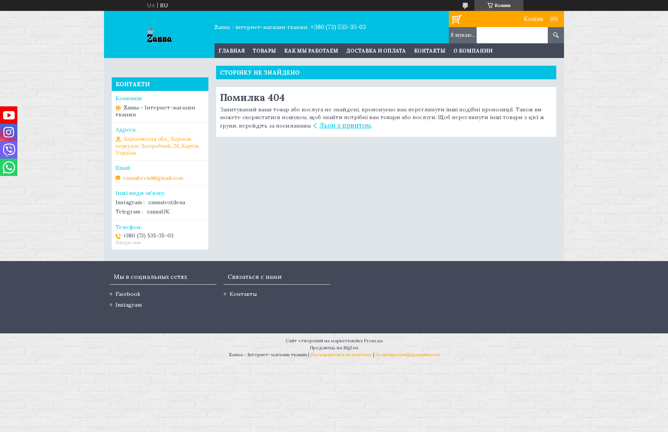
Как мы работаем (311, 51)
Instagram (129, 304)
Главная (231, 51)
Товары (264, 51)
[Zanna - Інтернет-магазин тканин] (159, 34)
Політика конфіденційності (407, 354)
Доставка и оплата (376, 51)
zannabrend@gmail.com (153, 177)
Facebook (128, 293)
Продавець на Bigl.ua (334, 347)
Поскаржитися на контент (341, 354)
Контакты (429, 51)
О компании (472, 51)
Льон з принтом (345, 125)
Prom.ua (373, 340)
